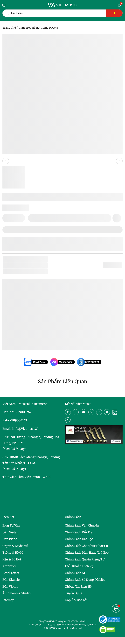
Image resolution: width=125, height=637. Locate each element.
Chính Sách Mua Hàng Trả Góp (87, 552)
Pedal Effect (10, 573)
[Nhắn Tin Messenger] (68, 420)
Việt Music (29, 310)
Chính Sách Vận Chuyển (82, 525)
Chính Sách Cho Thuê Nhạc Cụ (86, 546)
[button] (117, 218)
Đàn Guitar (10, 532)
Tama (27, 265)
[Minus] (7, 218)
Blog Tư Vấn (11, 525)
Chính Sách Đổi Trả (79, 532)
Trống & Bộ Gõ (12, 552)
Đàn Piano (9, 539)
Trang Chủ (9, 27)
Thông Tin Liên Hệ (78, 586)
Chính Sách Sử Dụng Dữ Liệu (85, 580)
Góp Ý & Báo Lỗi (76, 600)
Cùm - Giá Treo (36, 271)
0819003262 (22, 412)
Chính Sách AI (75, 573)
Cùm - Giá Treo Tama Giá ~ (37, 343)
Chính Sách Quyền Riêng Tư (84, 559)
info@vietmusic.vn (25, 429)
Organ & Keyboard (15, 546)
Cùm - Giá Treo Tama (26, 332)
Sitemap (8, 600)
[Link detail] (68, 412)
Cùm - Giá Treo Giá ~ (33, 337)
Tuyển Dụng (73, 593)
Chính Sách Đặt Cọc (79, 539)
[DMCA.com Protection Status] (107, 630)
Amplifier (9, 566)
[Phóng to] (116, 40)
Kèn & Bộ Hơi (11, 559)
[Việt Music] (62, 5)
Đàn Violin (10, 586)
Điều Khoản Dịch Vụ (79, 566)
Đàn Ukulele (11, 580)
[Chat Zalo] (115, 412)
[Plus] (20, 218)
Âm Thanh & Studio (16, 593)
